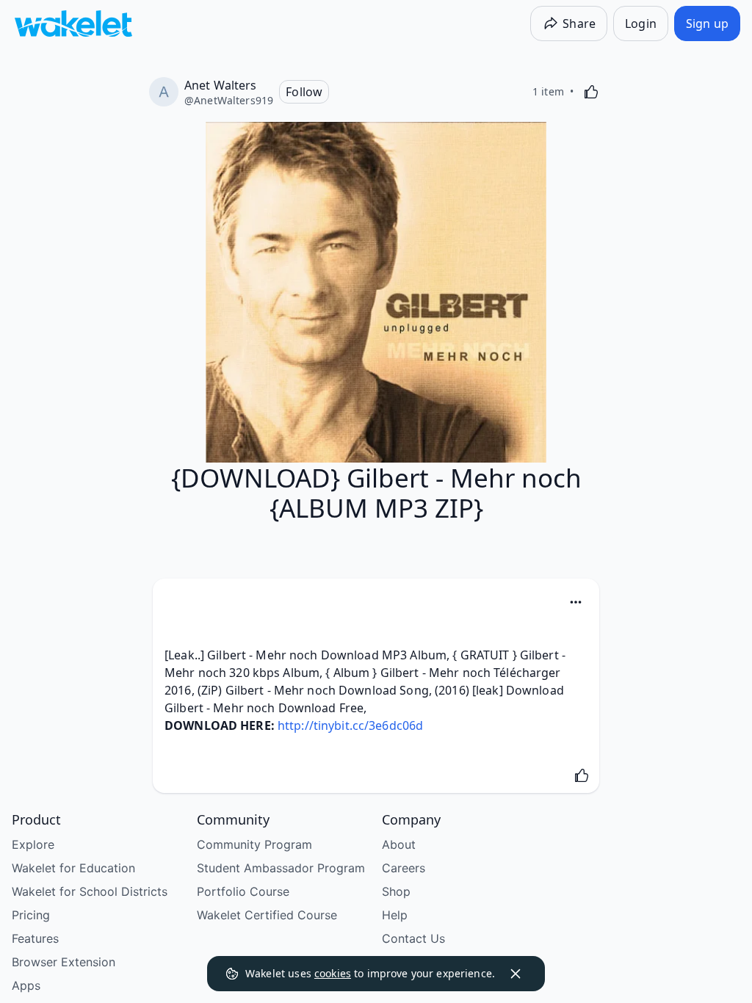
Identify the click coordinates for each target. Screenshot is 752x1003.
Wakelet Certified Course (267, 915)
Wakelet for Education (73, 868)
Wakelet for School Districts (89, 891)
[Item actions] (576, 602)
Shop (396, 891)
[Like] (591, 92)
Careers (403, 868)
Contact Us (413, 938)
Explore (33, 844)
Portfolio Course (243, 891)
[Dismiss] (515, 973)
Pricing (31, 915)
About (399, 844)
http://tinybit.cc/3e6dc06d (350, 725)
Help (395, 915)
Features (35, 938)
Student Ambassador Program (281, 868)
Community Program (254, 844)
